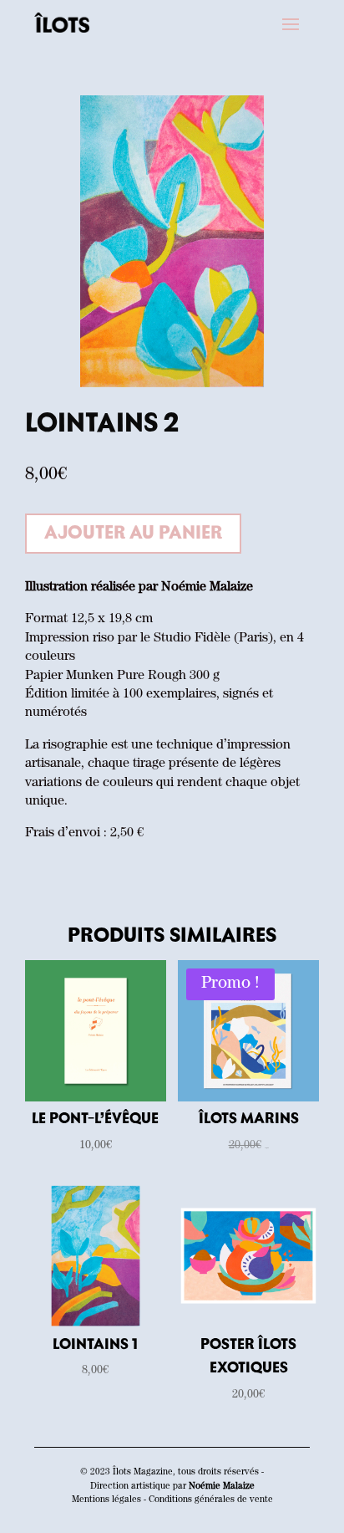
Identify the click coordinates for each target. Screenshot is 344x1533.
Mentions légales (106, 1500)
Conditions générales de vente (211, 1500)
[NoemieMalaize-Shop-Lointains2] (172, 386)
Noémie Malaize (222, 1486)
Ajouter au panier (133, 534)
